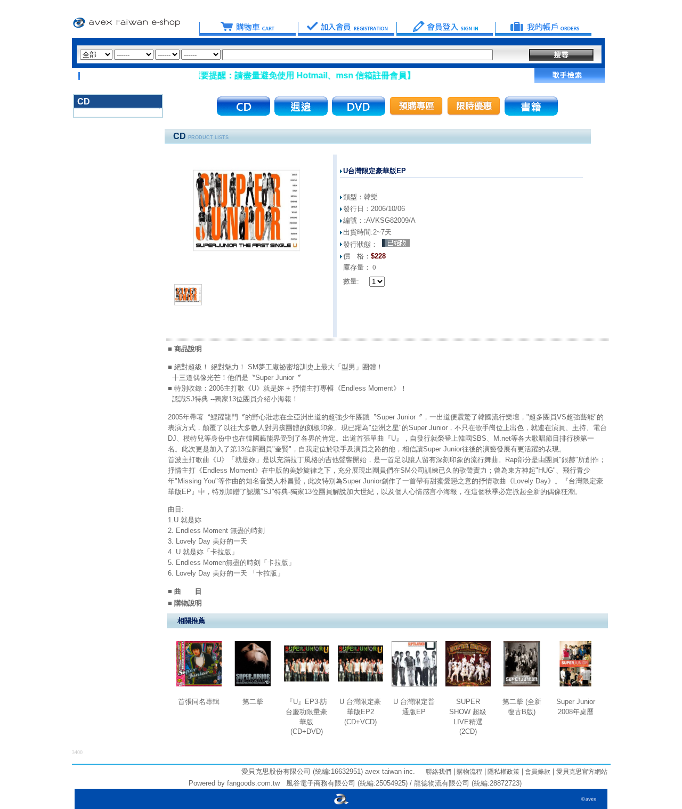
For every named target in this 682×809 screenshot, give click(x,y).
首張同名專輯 (199, 702)
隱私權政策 (502, 771)
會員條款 (536, 771)
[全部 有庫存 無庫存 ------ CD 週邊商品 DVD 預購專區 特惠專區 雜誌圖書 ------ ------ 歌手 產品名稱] (286, 55)
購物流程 (468, 771)
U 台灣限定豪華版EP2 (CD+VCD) (360, 711)
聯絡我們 (438, 771)
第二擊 (252, 702)
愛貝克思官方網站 (581, 771)
